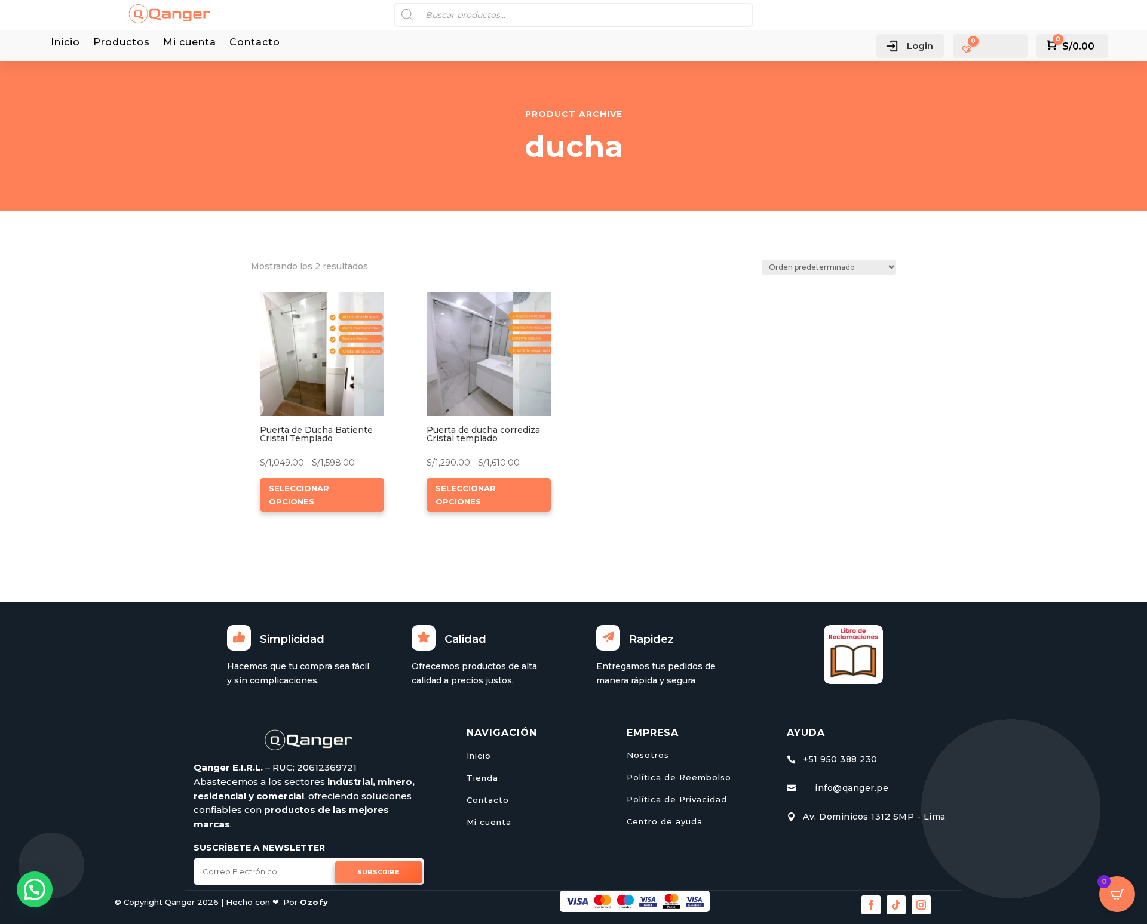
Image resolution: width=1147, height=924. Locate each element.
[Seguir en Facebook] (871, 904)
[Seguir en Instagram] (921, 904)
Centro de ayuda (665, 821)
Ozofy (314, 902)
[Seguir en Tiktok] (896, 904)
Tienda (482, 778)
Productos (121, 43)
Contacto (254, 43)
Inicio (65, 43)
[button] (294, 302)
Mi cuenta (189, 43)
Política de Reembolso (679, 777)
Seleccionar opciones (299, 494)
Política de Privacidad (677, 799)
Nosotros (648, 755)
